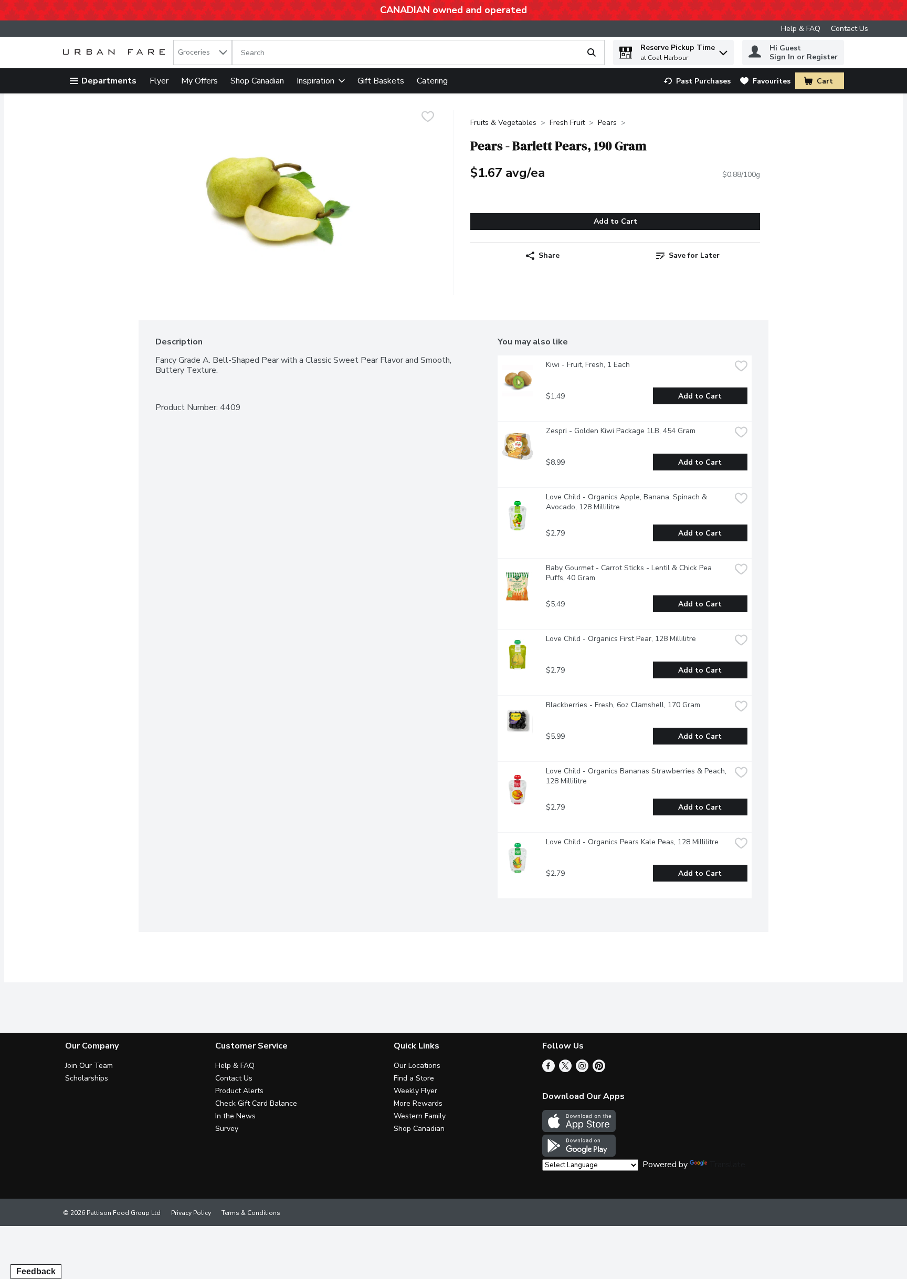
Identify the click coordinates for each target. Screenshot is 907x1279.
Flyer (159, 81)
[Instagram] (582, 1069)
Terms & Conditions (251, 1213)
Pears (607, 123)
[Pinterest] (599, 1069)
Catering (432, 81)
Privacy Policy (191, 1213)
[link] (697, 81)
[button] (723, 50)
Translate (727, 1164)
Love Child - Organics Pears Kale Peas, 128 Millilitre (632, 842)
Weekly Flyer (415, 1091)
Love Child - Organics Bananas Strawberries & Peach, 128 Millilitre (637, 776)
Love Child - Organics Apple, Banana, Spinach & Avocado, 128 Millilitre (627, 502)
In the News (235, 1116)
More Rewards (418, 1103)
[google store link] (579, 1154)
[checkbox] (427, 117)
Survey (226, 1129)
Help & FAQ (800, 29)
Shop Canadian (257, 81)
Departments (108, 81)
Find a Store (414, 1078)
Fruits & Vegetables (503, 123)
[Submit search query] (591, 52)
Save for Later (694, 255)
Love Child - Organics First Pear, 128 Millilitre (621, 639)
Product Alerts (239, 1091)
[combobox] (202, 52)
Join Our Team (89, 1066)
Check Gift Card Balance (256, 1103)
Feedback (36, 1271)
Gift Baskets (380, 81)
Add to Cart (615, 221)
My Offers (199, 81)
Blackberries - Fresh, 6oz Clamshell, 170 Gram (623, 705)
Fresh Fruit (567, 123)
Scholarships (86, 1078)
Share (549, 255)
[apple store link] (579, 1129)
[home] (116, 53)
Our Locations (417, 1066)
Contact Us (849, 29)
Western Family (420, 1116)
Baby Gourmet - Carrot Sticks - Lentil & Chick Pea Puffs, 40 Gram (630, 573)
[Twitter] (565, 1069)
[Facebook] (548, 1069)
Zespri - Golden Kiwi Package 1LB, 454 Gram (620, 431)
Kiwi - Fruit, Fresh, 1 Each (588, 365)
